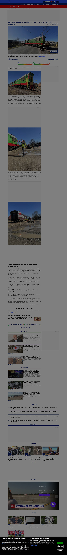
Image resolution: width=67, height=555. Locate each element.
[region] (33, 546)
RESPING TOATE (59, 550)
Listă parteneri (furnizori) (33, 545)
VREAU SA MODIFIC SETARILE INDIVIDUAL (60, 546)
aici (24, 549)
